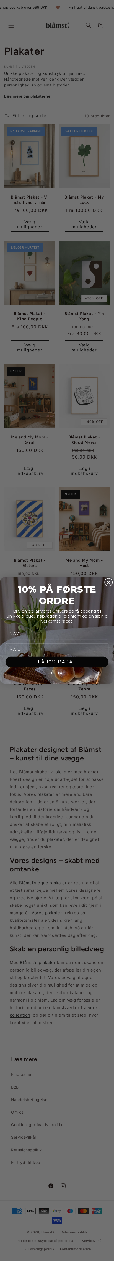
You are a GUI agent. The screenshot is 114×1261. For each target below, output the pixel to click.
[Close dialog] (108, 582)
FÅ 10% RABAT (57, 662)
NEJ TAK (57, 673)
